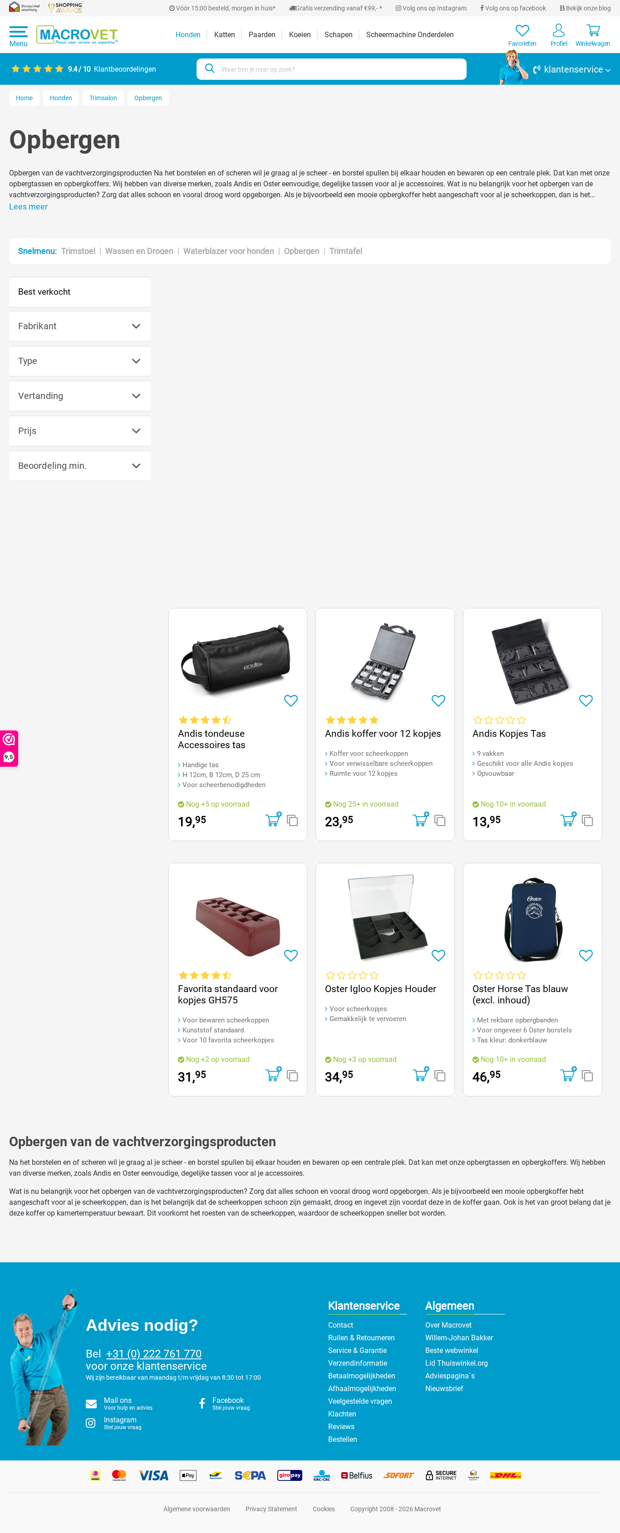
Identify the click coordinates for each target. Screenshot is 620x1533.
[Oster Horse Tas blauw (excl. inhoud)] (532, 917)
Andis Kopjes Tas (509, 733)
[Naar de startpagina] (77, 34)
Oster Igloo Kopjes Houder (380, 988)
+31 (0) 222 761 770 (154, 1354)
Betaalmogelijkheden (361, 1376)
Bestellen (342, 1439)
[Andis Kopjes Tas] (532, 663)
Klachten (342, 1414)
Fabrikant (37, 326)
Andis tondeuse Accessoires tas (212, 739)
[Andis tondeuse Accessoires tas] (238, 663)
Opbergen (302, 251)
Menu (19, 43)
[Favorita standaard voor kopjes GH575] (238, 917)
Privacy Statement (271, 1509)
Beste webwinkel (451, 1350)
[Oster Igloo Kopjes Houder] (385, 917)
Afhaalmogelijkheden (362, 1388)
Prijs (27, 430)
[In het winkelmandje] (273, 820)
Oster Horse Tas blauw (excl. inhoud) (520, 994)
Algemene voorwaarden (196, 1509)
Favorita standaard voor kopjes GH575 (228, 994)
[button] (555, 69)
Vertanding (40, 395)
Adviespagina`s (450, 1376)
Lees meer (28, 206)
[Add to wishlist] (291, 701)
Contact (340, 1325)
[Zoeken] (209, 69)
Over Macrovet (448, 1325)
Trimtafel (346, 251)
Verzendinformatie (357, 1363)
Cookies (324, 1509)
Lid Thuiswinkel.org (456, 1363)
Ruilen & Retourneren (361, 1337)
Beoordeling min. (52, 465)
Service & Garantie (357, 1350)
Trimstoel (78, 251)
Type (27, 360)
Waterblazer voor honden (228, 251)
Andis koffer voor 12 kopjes (383, 733)
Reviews (341, 1426)
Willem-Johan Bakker (459, 1337)
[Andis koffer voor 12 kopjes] (385, 663)
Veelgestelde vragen (360, 1401)
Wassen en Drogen (139, 251)
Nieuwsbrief (444, 1388)
